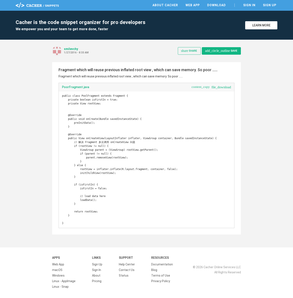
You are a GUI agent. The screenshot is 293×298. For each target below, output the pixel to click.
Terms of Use (160, 275)
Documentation (162, 264)
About (96, 275)
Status (123, 275)
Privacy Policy (160, 281)
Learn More (261, 25)
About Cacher (165, 5)
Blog (154, 270)
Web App (193, 5)
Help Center (127, 264)
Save (221, 51)
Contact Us (126, 270)
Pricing (96, 281)
